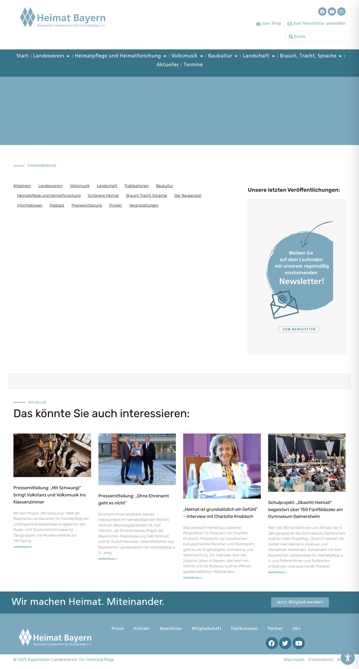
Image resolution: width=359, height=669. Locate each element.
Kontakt (142, 629)
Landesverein (48, 56)
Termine (193, 65)
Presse (118, 629)
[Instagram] (341, 11)
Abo (296, 629)
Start (22, 56)
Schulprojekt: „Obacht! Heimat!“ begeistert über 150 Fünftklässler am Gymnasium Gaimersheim (305, 509)
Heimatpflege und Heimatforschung (118, 56)
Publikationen (137, 185)
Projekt (115, 205)
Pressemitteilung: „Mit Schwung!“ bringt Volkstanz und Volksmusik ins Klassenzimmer (49, 495)
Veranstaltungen (143, 205)
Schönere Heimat (103, 195)
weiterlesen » (22, 547)
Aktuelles (168, 65)
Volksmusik (184, 56)
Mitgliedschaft (206, 629)
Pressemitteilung (87, 205)
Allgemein (22, 185)
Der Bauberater (188, 195)
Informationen (29, 205)
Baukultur (220, 56)
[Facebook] (322, 11)
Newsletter (171, 629)
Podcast (57, 205)
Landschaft (256, 56)
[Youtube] (332, 11)
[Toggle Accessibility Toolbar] (347, 657)
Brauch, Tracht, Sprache (308, 56)
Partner (275, 629)
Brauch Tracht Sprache (146, 195)
